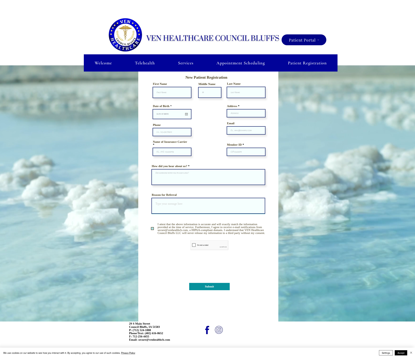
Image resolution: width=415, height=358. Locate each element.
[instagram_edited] (219, 330)
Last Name (234, 83)
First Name (160, 83)
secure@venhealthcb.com (154, 339)
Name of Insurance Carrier (170, 141)
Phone (157, 124)
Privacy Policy (128, 352)
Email (230, 123)
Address (232, 106)
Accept (400, 352)
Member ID (235, 144)
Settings (386, 352)
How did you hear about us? (170, 166)
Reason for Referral (164, 194)
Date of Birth (163, 106)
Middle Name (206, 84)
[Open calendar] (186, 114)
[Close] (411, 352)
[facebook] (207, 330)
